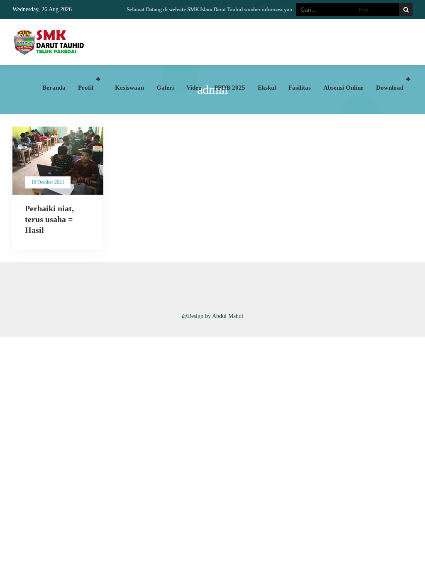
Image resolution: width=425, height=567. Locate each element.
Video (194, 87)
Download (389, 87)
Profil (85, 87)
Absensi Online (343, 87)
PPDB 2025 (229, 87)
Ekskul (267, 87)
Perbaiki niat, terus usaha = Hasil (49, 219)
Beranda (54, 87)
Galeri (165, 87)
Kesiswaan (129, 87)
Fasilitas (299, 87)
